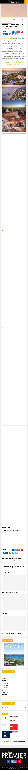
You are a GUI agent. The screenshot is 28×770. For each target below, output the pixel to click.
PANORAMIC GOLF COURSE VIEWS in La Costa (12, 633)
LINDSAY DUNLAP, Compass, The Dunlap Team (13, 62)
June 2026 (4, 674)
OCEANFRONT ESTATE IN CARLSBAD (10, 592)
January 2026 (5, 685)
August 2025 (4, 694)
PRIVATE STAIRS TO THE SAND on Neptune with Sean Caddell (13, 612)
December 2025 (5, 687)
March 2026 (4, 681)
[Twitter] (12, 761)
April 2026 (4, 680)
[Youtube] (19, 761)
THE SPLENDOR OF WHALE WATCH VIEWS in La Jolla (14, 559)
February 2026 (5, 683)
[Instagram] (15, 761)
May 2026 (4, 678)
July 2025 (4, 695)
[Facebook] (8, 761)
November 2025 (5, 688)
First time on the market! (7, 38)
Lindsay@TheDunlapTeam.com (14, 64)
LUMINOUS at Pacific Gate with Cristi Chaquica (14, 567)
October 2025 (5, 690)
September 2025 (5, 692)
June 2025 (4, 697)
